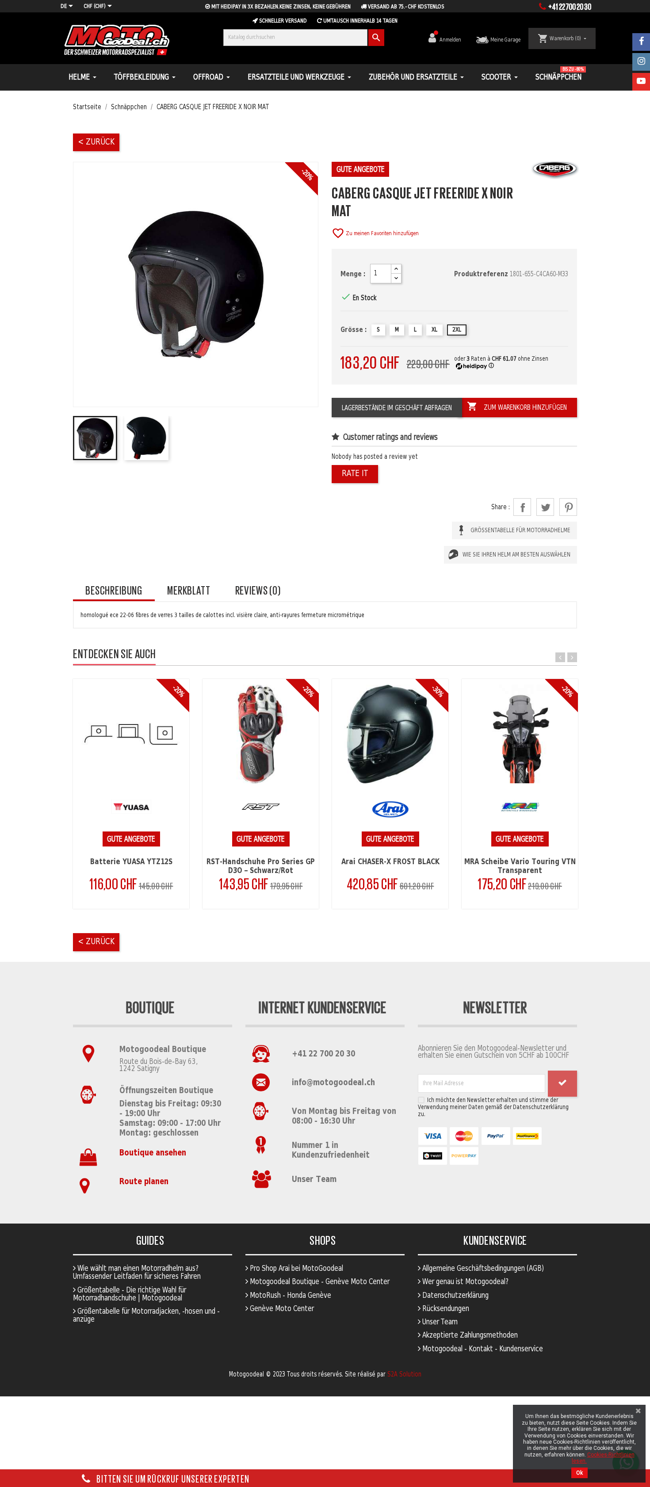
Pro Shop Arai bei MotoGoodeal (295, 1269)
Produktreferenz (481, 274)
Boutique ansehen (152, 1153)
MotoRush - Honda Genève (289, 1296)
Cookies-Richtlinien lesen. (603, 1458)
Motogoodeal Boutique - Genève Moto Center (319, 1282)
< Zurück (96, 142)
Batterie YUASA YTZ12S (131, 862)
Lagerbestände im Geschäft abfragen (397, 408)
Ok (579, 1473)
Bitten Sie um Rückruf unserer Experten (172, 1478)
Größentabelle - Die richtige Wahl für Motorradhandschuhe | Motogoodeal (129, 1294)
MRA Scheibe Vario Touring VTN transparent (520, 866)
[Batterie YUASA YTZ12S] (131, 734)
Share (522, 507)
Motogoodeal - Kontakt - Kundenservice (482, 1349)
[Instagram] (641, 62)
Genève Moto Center (281, 1309)
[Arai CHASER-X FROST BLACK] (390, 734)
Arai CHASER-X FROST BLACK (390, 862)
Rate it (355, 473)
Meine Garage (504, 40)
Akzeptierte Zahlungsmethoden (469, 1335)
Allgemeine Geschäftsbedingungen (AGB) (482, 1269)
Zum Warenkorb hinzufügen (517, 406)
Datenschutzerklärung (455, 1296)
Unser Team (314, 1179)
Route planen (143, 1182)
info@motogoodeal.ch (333, 1083)
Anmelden (451, 40)
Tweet (545, 507)
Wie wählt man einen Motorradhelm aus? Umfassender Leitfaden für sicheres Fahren (137, 1273)
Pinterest (568, 507)
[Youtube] (641, 82)
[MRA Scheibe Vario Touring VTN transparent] (520, 734)
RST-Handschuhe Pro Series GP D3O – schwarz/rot (260, 866)
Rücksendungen (445, 1309)
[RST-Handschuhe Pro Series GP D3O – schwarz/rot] (261, 734)
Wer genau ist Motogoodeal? (465, 1282)
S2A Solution (404, 1375)
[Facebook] (641, 42)
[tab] (114, 590)
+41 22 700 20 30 (323, 1054)
